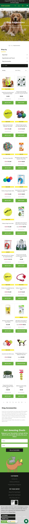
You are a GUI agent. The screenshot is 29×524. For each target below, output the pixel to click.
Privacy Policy (12, 512)
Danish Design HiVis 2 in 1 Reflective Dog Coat (21, 354)
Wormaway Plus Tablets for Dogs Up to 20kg (21, 191)
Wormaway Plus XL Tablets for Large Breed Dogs (8, 256)
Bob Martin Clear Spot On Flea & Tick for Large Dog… (21, 223)
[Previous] (4, 402)
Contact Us (14, 479)
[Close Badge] (17, 520)
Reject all (5, 518)
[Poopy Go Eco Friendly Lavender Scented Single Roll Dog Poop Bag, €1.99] (21, 244)
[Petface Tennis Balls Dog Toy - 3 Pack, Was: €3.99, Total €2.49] (8, 277)
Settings (5, 515)
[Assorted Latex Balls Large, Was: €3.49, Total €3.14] (8, 342)
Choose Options (21, 233)
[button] (14, 65)
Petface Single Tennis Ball (7, 223)
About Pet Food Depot (14, 492)
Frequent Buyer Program (14, 484)
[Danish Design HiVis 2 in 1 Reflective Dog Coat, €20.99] (21, 342)
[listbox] (21, 70)
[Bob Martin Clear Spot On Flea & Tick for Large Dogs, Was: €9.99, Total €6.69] (21, 212)
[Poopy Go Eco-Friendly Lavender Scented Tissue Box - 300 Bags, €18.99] (8, 375)
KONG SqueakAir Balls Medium (21, 386)
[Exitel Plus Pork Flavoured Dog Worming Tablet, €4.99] (8, 81)
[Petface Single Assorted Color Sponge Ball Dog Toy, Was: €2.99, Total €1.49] (21, 114)
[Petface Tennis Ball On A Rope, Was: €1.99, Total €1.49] (21, 277)
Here (17, 2)
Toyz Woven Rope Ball (8, 158)
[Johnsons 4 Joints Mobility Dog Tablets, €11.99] (8, 309)
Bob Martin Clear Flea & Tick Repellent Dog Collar (21, 158)
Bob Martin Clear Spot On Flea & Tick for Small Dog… (21, 321)
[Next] (25, 402)
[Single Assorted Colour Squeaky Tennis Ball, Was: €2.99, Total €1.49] (8, 114)
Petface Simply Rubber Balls (8, 190)
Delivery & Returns (14, 481)
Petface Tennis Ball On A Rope (21, 288)
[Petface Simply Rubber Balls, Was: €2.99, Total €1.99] (8, 179)
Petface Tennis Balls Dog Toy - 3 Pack (7, 288)
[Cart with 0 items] (22, 5)
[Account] (15, 5)
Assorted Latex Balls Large (8, 353)
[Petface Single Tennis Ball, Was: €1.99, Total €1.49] (8, 212)
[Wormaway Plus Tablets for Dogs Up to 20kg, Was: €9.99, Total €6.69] (21, 179)
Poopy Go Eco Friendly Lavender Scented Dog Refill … (21, 93)
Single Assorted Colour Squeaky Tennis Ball (8, 125)
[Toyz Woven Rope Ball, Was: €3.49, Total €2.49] (8, 146)
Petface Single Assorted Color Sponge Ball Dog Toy (21, 125)
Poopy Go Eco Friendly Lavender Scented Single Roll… (21, 256)
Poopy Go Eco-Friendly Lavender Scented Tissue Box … (7, 386)
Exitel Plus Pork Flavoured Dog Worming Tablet (8, 93)
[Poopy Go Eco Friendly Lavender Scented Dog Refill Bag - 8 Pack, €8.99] (21, 81)
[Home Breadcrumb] (9, 45)
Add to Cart (8, 102)
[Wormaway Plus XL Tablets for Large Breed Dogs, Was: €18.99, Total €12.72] (8, 244)
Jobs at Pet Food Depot (14, 495)
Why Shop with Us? (14, 497)
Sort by (3, 70)
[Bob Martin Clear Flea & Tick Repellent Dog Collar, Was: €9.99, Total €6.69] (21, 146)
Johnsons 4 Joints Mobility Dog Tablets (7, 321)
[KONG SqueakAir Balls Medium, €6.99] (21, 375)
